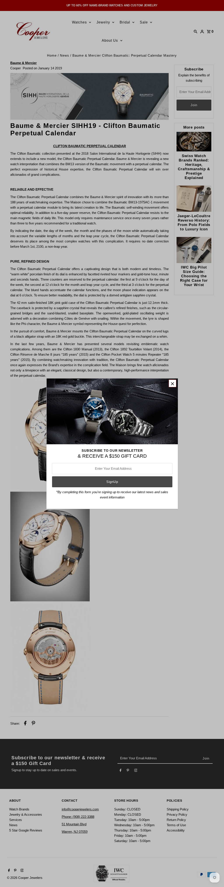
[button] (172, 383)
